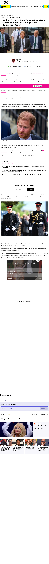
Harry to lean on (22, 145)
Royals (5, 15)
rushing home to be (8, 81)
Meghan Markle (34, 104)
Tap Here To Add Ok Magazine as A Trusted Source (19, 86)
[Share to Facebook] (12, 66)
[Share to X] (21, 66)
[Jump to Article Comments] (6, 66)
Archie (17, 81)
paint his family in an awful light (10, 250)
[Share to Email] (38, 66)
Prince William (31, 79)
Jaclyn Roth (18, 59)
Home (2, 15)
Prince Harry (10, 15)
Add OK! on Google (25, 69)
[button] (2, 2)
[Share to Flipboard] (29, 66)
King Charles (36, 73)
